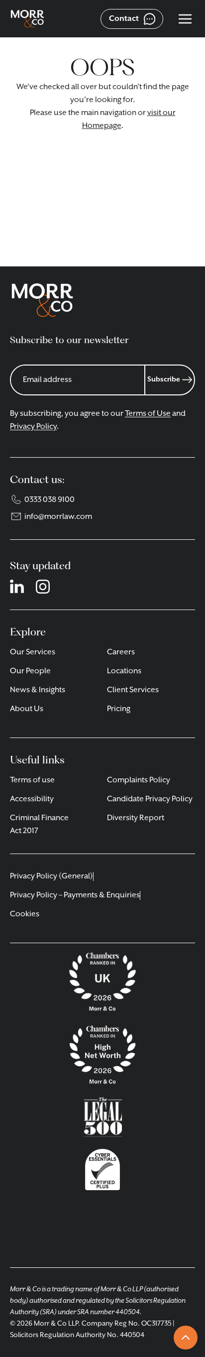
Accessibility (32, 799)
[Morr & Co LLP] (27, 18)
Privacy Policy (33, 426)
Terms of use (32, 780)
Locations (124, 671)
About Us (26, 709)
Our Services (32, 652)
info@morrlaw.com (58, 516)
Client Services (133, 690)
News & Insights (37, 690)
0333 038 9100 (49, 499)
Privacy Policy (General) (51, 876)
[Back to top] (186, 1338)
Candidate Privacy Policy (150, 799)
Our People (30, 671)
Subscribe (163, 379)
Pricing (118, 709)
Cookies (24, 914)
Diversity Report (135, 818)
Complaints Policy (138, 780)
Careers (121, 652)
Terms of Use (148, 413)
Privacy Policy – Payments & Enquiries (75, 895)
